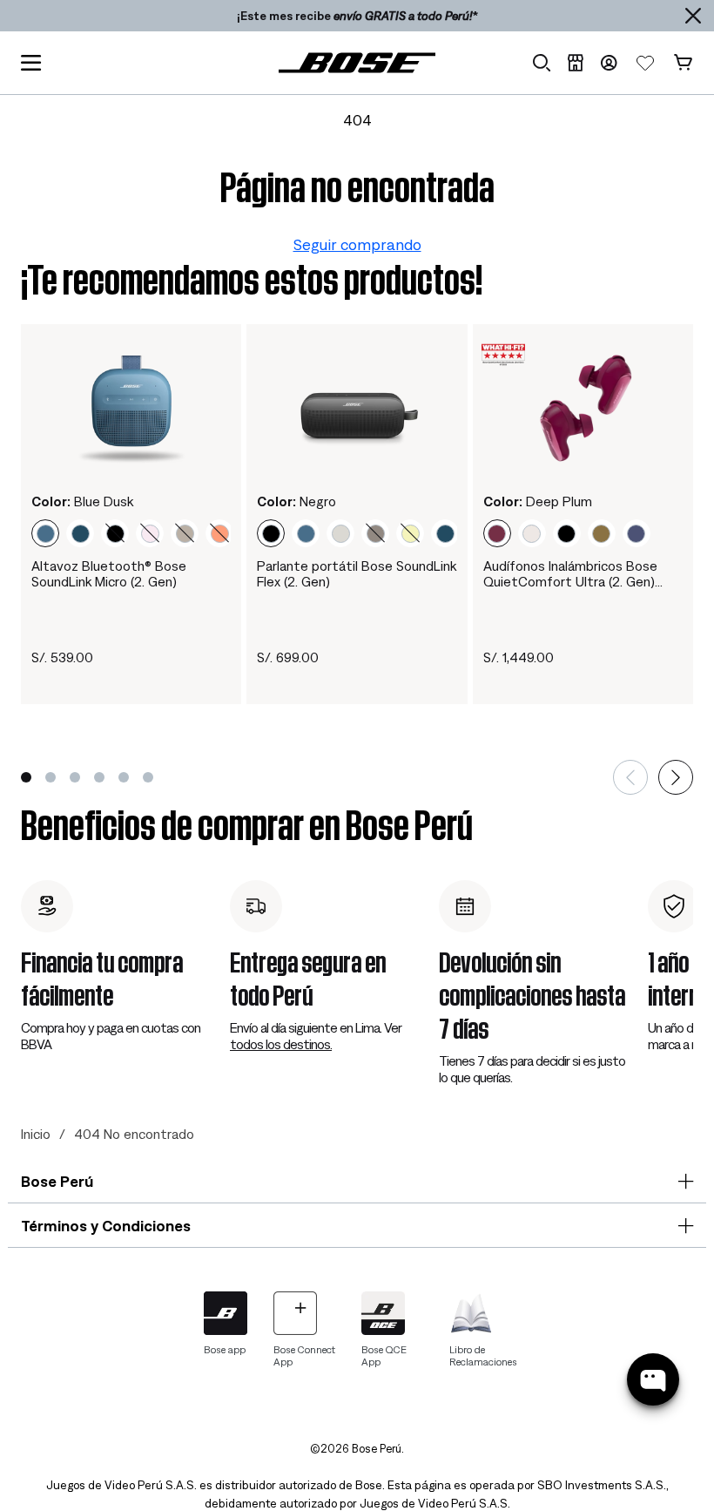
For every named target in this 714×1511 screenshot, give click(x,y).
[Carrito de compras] (683, 62)
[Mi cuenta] (608, 62)
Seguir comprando (357, 244)
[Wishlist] (645, 62)
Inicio (36, 1134)
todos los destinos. (281, 1044)
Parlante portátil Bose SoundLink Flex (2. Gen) (356, 573)
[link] (357, 62)
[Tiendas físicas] (575, 62)
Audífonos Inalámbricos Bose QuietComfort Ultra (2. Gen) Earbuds (570, 574)
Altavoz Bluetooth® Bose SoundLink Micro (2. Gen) (108, 573)
